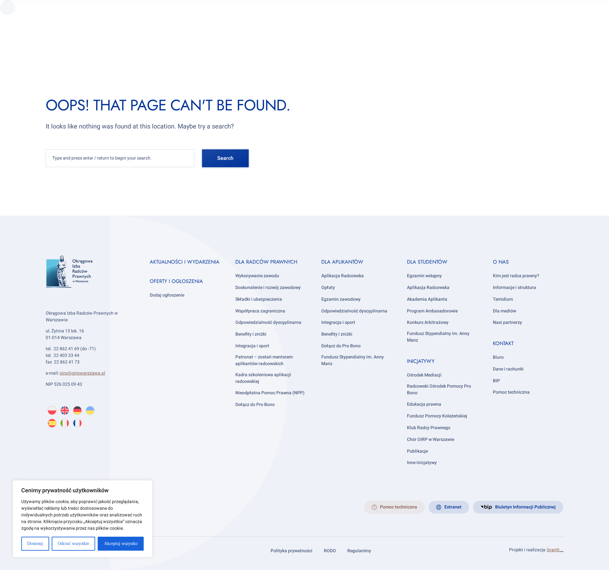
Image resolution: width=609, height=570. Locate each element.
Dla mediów (504, 311)
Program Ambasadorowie (432, 311)
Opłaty (328, 287)
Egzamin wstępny (424, 275)
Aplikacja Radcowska (342, 275)
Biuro (498, 357)
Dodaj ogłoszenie (167, 295)
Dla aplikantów (342, 262)
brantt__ (555, 550)
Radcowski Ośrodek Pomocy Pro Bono (439, 389)
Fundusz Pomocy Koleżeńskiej (437, 416)
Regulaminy (359, 550)
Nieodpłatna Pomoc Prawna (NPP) (269, 393)
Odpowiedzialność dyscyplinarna (268, 322)
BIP (496, 380)
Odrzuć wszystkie (73, 543)
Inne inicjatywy (422, 462)
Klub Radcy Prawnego (428, 427)
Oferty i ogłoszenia (176, 281)
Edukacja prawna (424, 404)
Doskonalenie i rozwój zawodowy (268, 287)
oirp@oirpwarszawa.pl (82, 373)
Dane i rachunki (508, 369)
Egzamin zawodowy (341, 299)
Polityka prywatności (291, 550)
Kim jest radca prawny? (516, 275)
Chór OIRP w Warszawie (430, 439)
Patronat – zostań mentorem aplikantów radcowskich (264, 360)
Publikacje (417, 451)
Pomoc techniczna (511, 392)
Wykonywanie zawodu (257, 275)
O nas (501, 262)
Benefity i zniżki (250, 334)
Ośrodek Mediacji (424, 375)
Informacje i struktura (514, 287)
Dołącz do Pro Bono (255, 404)
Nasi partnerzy (507, 322)
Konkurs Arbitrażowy (428, 322)
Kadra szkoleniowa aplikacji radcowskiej (263, 378)
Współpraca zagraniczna (260, 311)
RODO (330, 550)
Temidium (503, 299)
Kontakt (503, 343)
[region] (82, 518)
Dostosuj (35, 543)
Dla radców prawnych (266, 262)
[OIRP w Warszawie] (90, 280)
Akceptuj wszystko (121, 543)
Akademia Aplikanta (427, 299)
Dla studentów (427, 262)
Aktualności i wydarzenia (184, 262)
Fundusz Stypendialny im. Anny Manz (352, 360)
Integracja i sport (252, 346)
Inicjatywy (421, 361)
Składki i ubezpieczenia (258, 299)
